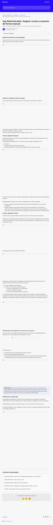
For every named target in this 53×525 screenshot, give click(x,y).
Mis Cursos (22, 15)
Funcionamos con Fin (8, 521)
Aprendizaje (16, 15)
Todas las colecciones (7, 15)
